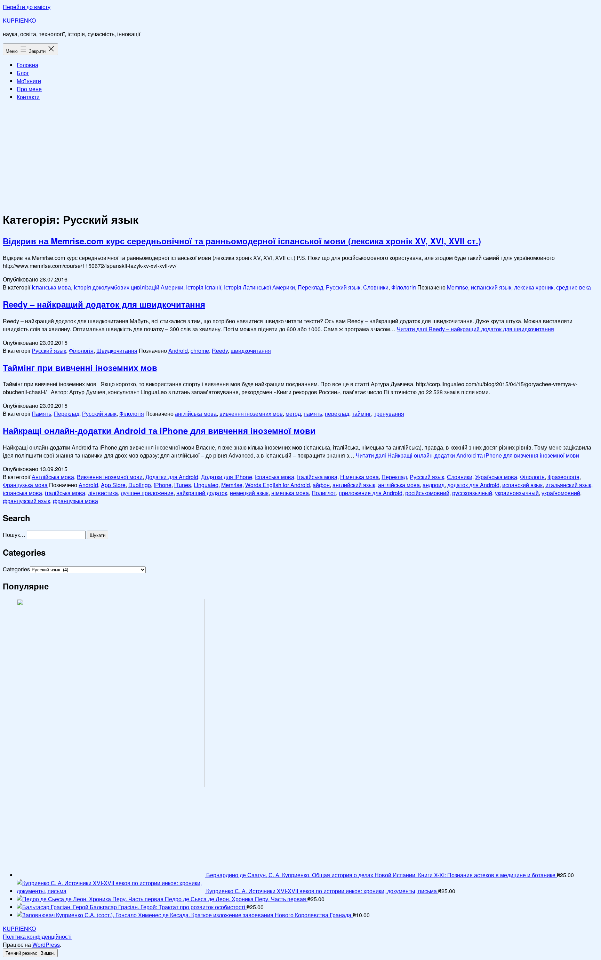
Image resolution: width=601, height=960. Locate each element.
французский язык (26, 501)
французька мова (75, 501)
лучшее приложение (147, 493)
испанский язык (491, 287)
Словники (375, 287)
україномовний (561, 493)
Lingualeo (206, 485)
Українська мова (496, 477)
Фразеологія (563, 477)
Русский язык (343, 287)
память (313, 414)
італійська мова (65, 493)
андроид (433, 485)
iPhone (162, 485)
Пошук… (14, 535)
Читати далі (475, 329)
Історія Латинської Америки (259, 287)
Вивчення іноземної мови (110, 477)
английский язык (353, 485)
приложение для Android (370, 493)
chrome (200, 351)
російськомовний (427, 493)
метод (293, 414)
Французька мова (25, 485)
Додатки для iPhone (226, 477)
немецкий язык (249, 493)
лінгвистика (103, 493)
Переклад (310, 287)
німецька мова (290, 493)
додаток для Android (473, 485)
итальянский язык (568, 485)
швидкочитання (251, 351)
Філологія (403, 287)
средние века (573, 287)
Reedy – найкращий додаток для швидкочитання (104, 304)
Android (178, 351)
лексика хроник (533, 287)
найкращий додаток (201, 493)
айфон (321, 485)
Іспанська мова (51, 287)
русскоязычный (472, 493)
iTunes (182, 485)
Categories (16, 569)
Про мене (29, 89)
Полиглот (324, 493)
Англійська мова (53, 477)
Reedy (220, 351)
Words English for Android (277, 485)
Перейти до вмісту (26, 7)
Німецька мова (359, 477)
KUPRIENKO (19, 20)
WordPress (46, 945)
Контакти (28, 97)
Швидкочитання (116, 351)
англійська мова (196, 414)
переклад (337, 414)
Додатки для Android (171, 477)
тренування (389, 414)
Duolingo (139, 485)
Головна (27, 65)
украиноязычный (517, 493)
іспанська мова (22, 493)
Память (41, 414)
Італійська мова (317, 477)
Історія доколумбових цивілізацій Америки (128, 287)
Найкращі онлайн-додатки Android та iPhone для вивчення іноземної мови (159, 430)
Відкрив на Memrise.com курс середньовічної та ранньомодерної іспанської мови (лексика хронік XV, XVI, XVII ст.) (242, 241)
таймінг (361, 414)
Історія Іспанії (203, 287)
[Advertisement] (300, 155)
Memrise (457, 287)
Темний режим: (22, 953)
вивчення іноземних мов (251, 414)
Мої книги (29, 81)
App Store (113, 485)
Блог (23, 73)
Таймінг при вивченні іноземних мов (80, 367)
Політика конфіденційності (37, 937)
